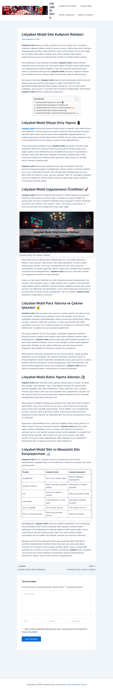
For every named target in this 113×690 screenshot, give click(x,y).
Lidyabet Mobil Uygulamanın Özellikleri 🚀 (52, 105)
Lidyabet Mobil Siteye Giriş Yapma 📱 (49, 102)
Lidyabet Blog (86, 6)
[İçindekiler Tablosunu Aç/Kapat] (75, 99)
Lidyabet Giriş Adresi (67, 6)
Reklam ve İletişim (85, 15)
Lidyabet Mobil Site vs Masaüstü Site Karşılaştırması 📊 (57, 113)
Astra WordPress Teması (76, 684)
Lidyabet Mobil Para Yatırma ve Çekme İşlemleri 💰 (55, 108)
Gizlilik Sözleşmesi (66, 15)
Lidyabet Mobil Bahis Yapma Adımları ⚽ (51, 110)
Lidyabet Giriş (52, 10)
